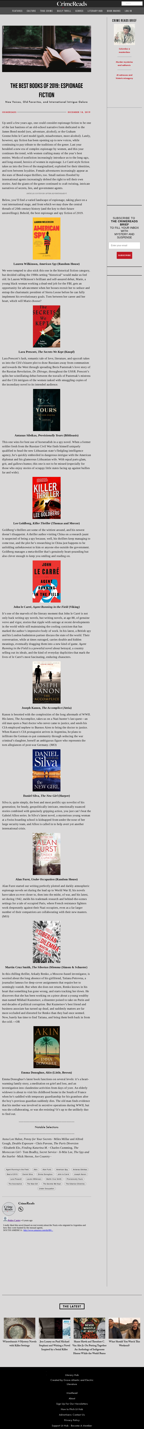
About (72, 1398)
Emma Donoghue (45, 1174)
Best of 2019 (12, 1174)
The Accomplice (15, 1183)
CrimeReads (9, 112)
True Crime (46, 10)
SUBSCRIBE (124, 255)
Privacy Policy (72, 1420)
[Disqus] (46, 1251)
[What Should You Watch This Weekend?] (124, 1333)
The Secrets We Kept (52, 1183)
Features (17, 10)
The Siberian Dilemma (75, 1183)
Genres (80, 10)
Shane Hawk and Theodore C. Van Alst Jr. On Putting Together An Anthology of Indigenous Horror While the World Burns (89, 1348)
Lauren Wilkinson (34, 1179)
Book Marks (114, 10)
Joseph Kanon (80, 1174)
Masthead (72, 1393)
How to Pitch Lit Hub (72, 1409)
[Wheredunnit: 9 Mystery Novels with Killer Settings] (19, 1333)
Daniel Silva (27, 1174)
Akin (35, 1169)
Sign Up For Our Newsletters (72, 1403)
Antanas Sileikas (80, 1169)
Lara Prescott (16, 1179)
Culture (31, 10)
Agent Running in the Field (17, 1169)
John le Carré (63, 1174)
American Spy (62, 1169)
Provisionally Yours (75, 1179)
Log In (128, 10)
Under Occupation (46, 1188)
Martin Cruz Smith (53, 1179)
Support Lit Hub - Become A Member (72, 1425)
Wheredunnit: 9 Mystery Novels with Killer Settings (20, 1344)
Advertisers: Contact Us (72, 1414)
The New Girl (32, 1183)
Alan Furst (47, 1169)
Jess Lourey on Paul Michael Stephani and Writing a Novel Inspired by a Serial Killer (54, 1346)
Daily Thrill (64, 10)
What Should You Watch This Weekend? (124, 1344)
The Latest (72, 1306)
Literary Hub (95, 10)
